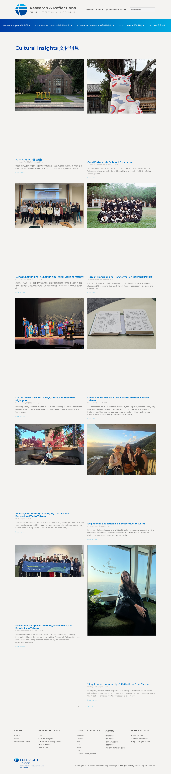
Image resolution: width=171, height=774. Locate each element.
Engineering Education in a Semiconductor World (116, 523)
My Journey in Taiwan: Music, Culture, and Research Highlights (45, 399)
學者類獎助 (110, 735)
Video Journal (137, 735)
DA (78, 744)
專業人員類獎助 (112, 741)
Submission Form (116, 9)
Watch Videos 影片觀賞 (130, 25)
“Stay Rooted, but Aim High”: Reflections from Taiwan (118, 684)
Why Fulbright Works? (141, 741)
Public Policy (44, 744)
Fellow (80, 738)
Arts (40, 735)
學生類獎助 (110, 738)
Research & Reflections (53, 8)
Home (90, 9)
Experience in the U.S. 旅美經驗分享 (94, 25)
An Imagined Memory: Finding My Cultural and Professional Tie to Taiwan (42, 515)
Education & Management (49, 741)
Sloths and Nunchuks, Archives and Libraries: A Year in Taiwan (118, 399)
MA (78, 741)
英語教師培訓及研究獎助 (115, 747)
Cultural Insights (45, 738)
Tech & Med (43, 747)
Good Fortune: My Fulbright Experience (110, 162)
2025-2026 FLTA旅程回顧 (28, 159)
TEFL (79, 747)
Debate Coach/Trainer (86, 753)
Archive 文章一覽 (157, 25)
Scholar (80, 735)
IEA (78, 750)
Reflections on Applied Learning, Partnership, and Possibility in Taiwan (43, 627)
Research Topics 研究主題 (15, 25)
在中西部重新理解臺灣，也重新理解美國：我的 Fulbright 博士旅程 (49, 276)
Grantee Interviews (139, 738)
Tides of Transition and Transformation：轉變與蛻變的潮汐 (119, 277)
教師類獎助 (110, 744)
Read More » (20, 173)
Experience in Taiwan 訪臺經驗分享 (52, 25)
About (99, 9)
